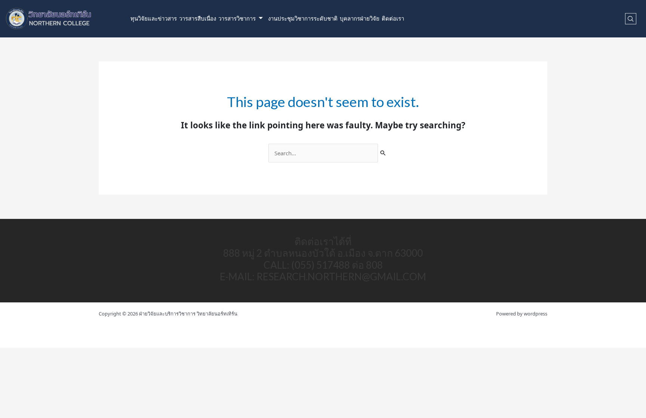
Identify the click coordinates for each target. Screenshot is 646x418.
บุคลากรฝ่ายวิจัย (359, 18)
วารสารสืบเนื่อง (197, 18)
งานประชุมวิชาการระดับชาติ (303, 18)
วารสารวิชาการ (237, 18)
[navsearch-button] (630, 18)
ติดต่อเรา (393, 18)
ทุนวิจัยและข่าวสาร (153, 18)
